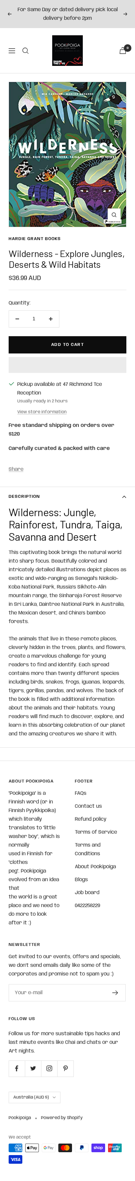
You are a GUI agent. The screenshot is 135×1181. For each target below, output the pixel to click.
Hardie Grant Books (35, 238)
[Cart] (122, 50)
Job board (87, 892)
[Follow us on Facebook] (17, 1068)
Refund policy (91, 819)
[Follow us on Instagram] (49, 1068)
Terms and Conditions (87, 849)
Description (24, 496)
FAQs (80, 793)
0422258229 (87, 905)
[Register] (115, 992)
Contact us (88, 806)
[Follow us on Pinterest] (65, 1068)
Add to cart (67, 344)
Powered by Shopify (62, 1117)
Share (16, 469)
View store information (42, 412)
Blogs (81, 879)
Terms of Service (96, 832)
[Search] (25, 51)
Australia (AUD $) (31, 1097)
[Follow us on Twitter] (33, 1068)
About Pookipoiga (95, 866)
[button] (67, 365)
